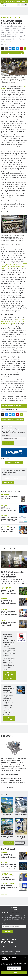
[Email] (6, 48)
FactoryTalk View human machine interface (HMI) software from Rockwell (12, 321)
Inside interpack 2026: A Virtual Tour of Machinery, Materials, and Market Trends (9, 877)
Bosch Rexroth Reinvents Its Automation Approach (8, 508)
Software (4, 598)
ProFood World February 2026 (21, 837)
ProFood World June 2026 (21, 815)
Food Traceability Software (10, 774)
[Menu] (25, 4)
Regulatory (4, 570)
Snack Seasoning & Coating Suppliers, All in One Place (9, 887)
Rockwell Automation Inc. (10, 409)
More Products (8, 787)
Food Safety (4, 609)
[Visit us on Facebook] (5, 942)
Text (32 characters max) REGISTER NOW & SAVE (9, 675)
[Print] (2, 48)
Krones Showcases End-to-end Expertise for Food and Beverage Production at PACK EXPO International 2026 (13, 760)
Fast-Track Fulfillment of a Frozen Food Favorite (9, 497)
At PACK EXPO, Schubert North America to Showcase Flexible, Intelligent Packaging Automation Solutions (12, 780)
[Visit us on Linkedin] (9, 942)
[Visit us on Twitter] (2, 942)
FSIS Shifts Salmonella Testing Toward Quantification (12, 574)
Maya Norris (7, 42)
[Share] (10, 48)
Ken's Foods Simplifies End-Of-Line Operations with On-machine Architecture (9, 624)
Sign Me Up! (8, 443)
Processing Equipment (7, 883)
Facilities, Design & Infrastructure (6, 588)
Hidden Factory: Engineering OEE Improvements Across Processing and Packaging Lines (8, 602)
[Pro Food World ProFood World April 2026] (7, 826)
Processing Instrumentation (6, 873)
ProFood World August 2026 (7, 815)
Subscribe (8, 843)
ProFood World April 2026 (7, 837)
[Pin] (21, 48)
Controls (16, 18)
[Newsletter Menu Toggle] (18, 4)
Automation (6, 18)
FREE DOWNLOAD (8, 718)
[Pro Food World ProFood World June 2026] (21, 805)
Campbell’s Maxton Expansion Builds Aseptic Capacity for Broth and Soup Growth (9, 591)
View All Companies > (14, 462)
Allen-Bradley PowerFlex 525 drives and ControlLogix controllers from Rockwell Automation (14, 265)
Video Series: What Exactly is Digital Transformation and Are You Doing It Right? (9, 613)
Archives (20, 843)
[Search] (22, 4)
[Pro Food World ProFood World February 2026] (21, 826)
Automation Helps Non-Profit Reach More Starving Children (9, 529)
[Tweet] (17, 48)
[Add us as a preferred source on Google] (25, 48)
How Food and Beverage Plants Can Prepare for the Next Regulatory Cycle (9, 866)
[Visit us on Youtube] (12, 942)
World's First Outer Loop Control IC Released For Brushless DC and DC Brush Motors (9, 519)
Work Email (6, 435)
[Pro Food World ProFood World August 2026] (7, 805)
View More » (4, 894)
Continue (14, 972)
